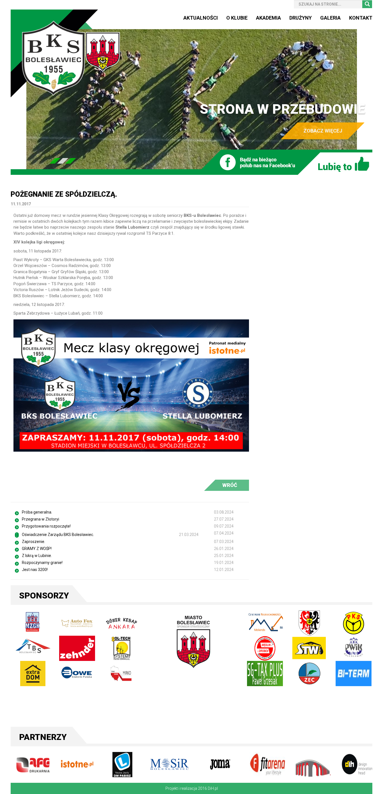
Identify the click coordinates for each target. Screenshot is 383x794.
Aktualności (200, 18)
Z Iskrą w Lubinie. (37, 555)
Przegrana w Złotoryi (40, 519)
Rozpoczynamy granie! (42, 562)
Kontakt (360, 18)
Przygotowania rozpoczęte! (46, 526)
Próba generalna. (37, 512)
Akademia (268, 18)
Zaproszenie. (33, 541)
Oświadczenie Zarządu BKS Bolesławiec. (58, 534)
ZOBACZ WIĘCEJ (322, 131)
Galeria (330, 18)
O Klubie (237, 18)
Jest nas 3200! (35, 569)
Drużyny (300, 18)
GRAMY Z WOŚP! (37, 548)
